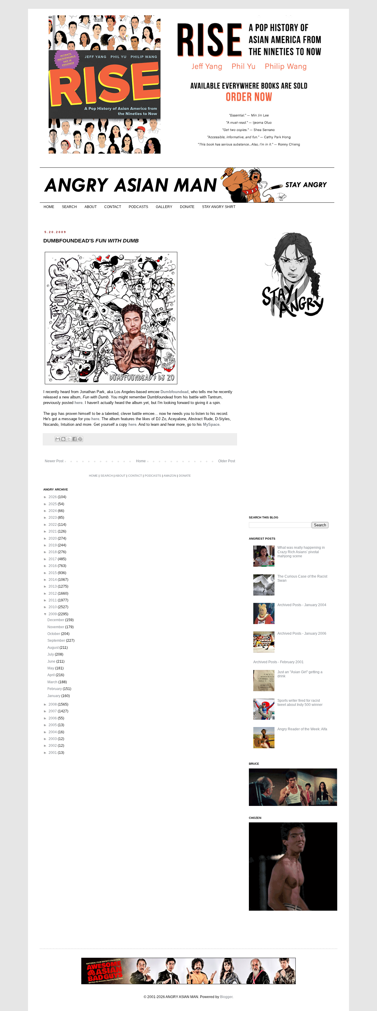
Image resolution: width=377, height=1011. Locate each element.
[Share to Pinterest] (80, 439)
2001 (53, 753)
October (54, 634)
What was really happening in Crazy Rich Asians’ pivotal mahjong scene (301, 552)
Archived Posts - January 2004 (301, 605)
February (55, 689)
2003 (53, 739)
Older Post (226, 461)
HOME (49, 207)
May (51, 668)
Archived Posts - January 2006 (301, 633)
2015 (53, 573)
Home (141, 461)
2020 (53, 538)
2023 (53, 518)
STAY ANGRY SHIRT (218, 207)
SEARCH (69, 207)
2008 (53, 704)
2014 (53, 580)
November (56, 627)
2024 (53, 511)
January (54, 696)
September (56, 640)
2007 (53, 711)
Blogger (226, 997)
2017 (53, 559)
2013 (53, 586)
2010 (53, 607)
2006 (53, 718)
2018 (53, 552)
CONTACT (112, 207)
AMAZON (169, 475)
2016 (53, 566)
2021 (53, 531)
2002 (53, 746)
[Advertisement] (293, 417)
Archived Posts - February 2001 (278, 662)
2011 (53, 600)
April (51, 675)
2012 (53, 593)
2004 (53, 732)
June (51, 661)
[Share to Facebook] (74, 439)
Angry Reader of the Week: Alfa (302, 729)
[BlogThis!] (63, 439)
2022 (53, 525)
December (56, 620)
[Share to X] (69, 439)
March (52, 682)
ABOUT (91, 207)
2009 (53, 614)
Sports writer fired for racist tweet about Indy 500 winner (300, 703)
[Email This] (58, 439)
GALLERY (164, 207)
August (53, 648)
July (51, 654)
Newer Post (54, 461)
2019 (53, 545)
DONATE (187, 207)
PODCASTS (138, 207)
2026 (53, 497)
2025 (53, 504)
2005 (53, 725)
